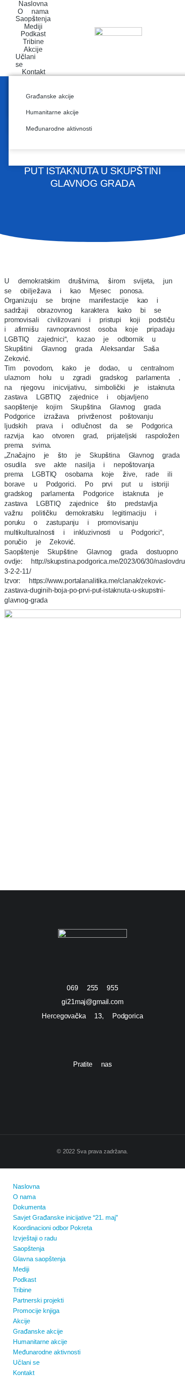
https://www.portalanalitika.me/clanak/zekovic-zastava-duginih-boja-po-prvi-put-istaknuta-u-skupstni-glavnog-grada (85, 590)
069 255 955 (92, 988)
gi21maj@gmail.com (92, 1001)
